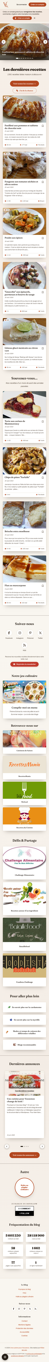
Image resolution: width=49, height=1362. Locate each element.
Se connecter (22, 4)
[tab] (16, 58)
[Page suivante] (42, 1146)
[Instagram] (19, 1309)
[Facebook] (13, 1309)
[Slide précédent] (4, 42)
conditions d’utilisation (17, 1356)
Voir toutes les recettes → (24, 83)
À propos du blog (24, 1289)
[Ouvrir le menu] (5, 1357)
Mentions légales (24, 1325)
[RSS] (35, 1309)
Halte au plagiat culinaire (24, 1296)
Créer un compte (37, 4)
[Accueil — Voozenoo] (6, 4)
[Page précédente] (7, 1146)
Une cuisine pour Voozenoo (19, 1348)
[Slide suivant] (45, 42)
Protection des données (24, 1328)
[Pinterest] (24, 1309)
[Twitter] (30, 1309)
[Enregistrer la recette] (42, 125)
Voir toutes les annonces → (24, 1155)
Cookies (24, 1336)
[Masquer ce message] (34, 18)
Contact (24, 1321)
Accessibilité (24, 1332)
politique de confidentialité (34, 1353)
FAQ (24, 1293)
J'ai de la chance (26, 90)
